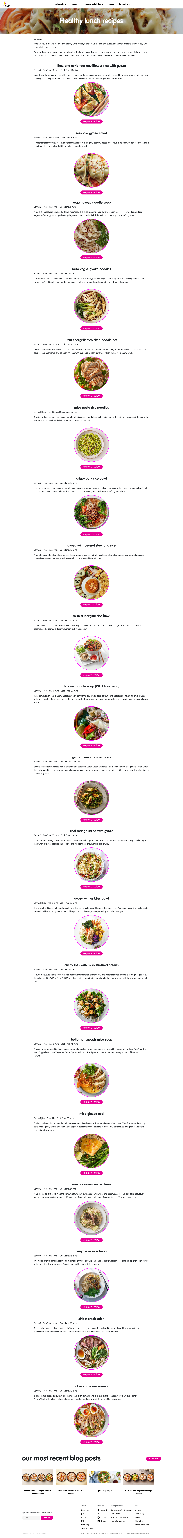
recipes (137, 1517)
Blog (108, 1533)
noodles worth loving (142, 1525)
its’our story (85, 1510)
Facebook (103, 1510)
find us (83, 1517)
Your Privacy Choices (143, 1533)
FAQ (82, 1521)
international (139, 1521)
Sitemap (134, 1533)
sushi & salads (116, 1514)
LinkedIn (103, 1521)
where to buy (139, 1514)
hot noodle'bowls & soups (119, 1517)
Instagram (103, 1517)
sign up (47, 1517)
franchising (85, 1525)
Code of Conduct (86, 1533)
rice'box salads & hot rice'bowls (121, 1510)
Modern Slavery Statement (98, 1533)
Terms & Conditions (87, 1528)
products (138, 1510)
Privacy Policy (114, 1533)
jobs (82, 1514)
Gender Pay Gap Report (125, 1533)
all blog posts (154, 1458)
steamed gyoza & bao (118, 1521)
